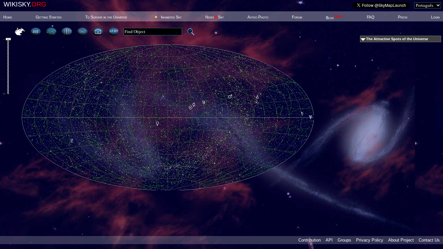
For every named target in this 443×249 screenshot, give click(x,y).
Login (435, 17)
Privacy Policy (369, 240)
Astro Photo (257, 17)
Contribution (309, 240)
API (329, 240)
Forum (297, 17)
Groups (344, 240)
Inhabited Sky (171, 17)
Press (402, 17)
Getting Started (49, 17)
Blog (334, 18)
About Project (401, 240)
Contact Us (429, 240)
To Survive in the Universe (106, 17)
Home (7, 17)
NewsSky (214, 17)
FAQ (370, 17)
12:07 (113, 31)
